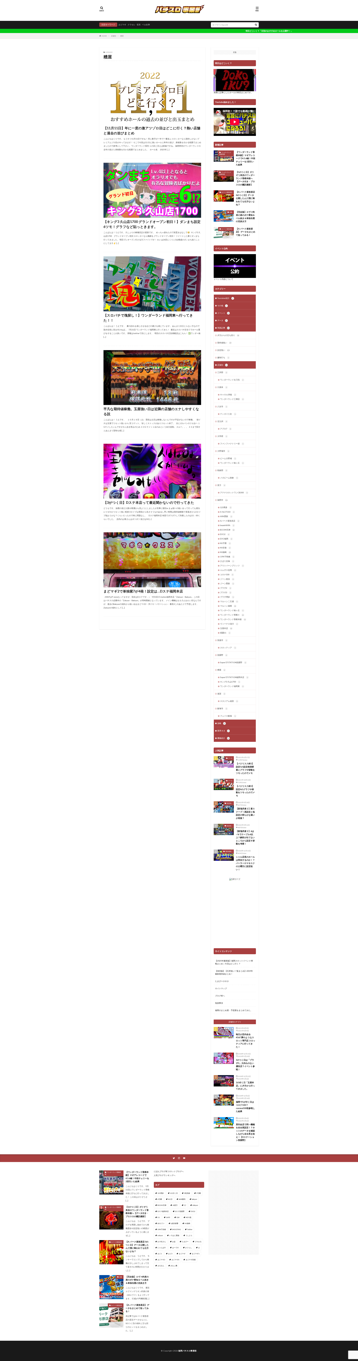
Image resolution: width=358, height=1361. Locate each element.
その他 (222, 305)
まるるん (160, 1266)
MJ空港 (225, 547)
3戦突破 (187, 1193)
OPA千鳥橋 (227, 556)
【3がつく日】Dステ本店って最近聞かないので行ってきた (148, 502)
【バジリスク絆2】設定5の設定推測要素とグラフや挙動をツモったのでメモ (245, 768)
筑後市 (222, 640)
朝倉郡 (222, 470)
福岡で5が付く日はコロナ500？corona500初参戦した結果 (245, 1107)
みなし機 (173, 1266)
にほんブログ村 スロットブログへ (169, 1171)
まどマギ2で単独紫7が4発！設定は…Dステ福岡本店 (143, 591)
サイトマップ (221, 988)
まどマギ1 (195, 1254)
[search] (256, 24)
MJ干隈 (225, 543)
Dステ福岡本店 (163, 1211)
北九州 (222, 421)
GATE (168, 1217)
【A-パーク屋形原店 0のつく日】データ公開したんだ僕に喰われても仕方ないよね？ (245, 198)
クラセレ (131, 24)
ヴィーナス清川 (228, 624)
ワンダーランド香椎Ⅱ (232, 615)
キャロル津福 (227, 394)
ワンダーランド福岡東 (231, 686)
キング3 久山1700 (230, 681)
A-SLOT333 (227, 512)
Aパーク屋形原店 (227, 192)
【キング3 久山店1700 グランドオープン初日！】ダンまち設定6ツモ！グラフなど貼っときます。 (152, 224)
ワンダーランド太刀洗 (231, 380)
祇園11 (225, 633)
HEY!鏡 (188, 1217)
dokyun (195, 1205)
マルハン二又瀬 (228, 601)
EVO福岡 (226, 538)
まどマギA (175, 1260)
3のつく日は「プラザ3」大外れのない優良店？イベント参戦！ (245, 1065)
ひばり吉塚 (227, 561)
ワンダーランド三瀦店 (231, 399)
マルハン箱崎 (228, 606)
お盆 (174, 1242)
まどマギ (122, 24)
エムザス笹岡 (227, 570)
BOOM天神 (227, 530)
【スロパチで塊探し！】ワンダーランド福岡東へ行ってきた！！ (148, 317)
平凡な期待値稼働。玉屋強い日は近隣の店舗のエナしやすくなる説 (151, 411)
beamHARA (227, 525)
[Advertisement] (234, 1212)
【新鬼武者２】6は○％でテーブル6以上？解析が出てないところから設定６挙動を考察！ (245, 837)
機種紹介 (223, 738)
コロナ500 (226, 574)
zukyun (160, 1235)
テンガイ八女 (227, 414)
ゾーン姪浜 (227, 579)
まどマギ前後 (191, 1260)
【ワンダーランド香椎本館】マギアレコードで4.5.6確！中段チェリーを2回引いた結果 (245, 158)
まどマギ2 (161, 1260)
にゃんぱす (161, 1248)
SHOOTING (176, 1229)
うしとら (189, 1235)
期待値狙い (224, 342)
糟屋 (122, 36)
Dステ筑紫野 (179, 1211)
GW (177, 1217)
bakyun (194, 1199)
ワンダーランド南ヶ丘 (231, 463)
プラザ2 (225, 588)
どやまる (198, 1242)
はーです (175, 1248)
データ (222, 320)
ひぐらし (188, 1248)
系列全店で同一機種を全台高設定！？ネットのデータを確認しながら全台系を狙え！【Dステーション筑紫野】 (245, 1132)
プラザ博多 (227, 597)
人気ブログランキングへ (164, 1175)
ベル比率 (146, 24)
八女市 (222, 406)
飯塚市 (222, 708)
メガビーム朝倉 (228, 477)
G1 (158, 1217)
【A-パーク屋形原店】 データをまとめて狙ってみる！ (245, 231)
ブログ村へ (220, 996)
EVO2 (224, 534)
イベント (223, 313)
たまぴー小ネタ (222, 981)
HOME (104, 36)
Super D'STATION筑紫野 (233, 662)
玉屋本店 (226, 628)
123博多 (225, 507)
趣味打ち (223, 357)
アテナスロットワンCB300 (233, 492)
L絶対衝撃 (174, 1223)
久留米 (222, 387)
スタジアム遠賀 (228, 701)
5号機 (198, 1193)
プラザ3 (225, 592)
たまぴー (185, 1242)
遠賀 (221, 693)
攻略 (231, 212)
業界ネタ (223, 730)
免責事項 (219, 1003)
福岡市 (222, 500)
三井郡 (222, 372)
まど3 (170, 1254)
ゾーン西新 (227, 583)
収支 (139, 24)
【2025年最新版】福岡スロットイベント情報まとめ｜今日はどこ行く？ (234, 962)
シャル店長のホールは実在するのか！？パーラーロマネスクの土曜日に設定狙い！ (245, 863)
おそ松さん (161, 1242)
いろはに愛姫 (174, 1235)
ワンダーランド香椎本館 (225, 153)
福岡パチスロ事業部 (187, 1351)
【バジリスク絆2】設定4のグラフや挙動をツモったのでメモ (245, 791)
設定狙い (223, 350)
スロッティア (227, 647)
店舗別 (113, 36)
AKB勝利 (182, 1199)
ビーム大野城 (227, 458)
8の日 (170, 1199)
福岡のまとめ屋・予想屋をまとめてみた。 (233, 1010)
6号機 (159, 1199)
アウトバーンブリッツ (231, 565)
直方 (221, 485)
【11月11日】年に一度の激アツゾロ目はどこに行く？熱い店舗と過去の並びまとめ (151, 130)
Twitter (189, 1229)
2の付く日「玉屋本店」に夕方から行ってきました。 (245, 1085)
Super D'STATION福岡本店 (234, 677)
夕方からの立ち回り (228, 335)
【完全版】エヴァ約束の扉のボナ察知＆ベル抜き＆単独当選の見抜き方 (245, 217)
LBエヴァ (160, 1223)
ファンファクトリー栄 (231, 443)
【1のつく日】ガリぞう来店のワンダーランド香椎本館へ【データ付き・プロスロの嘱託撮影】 (245, 178)
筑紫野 (222, 655)
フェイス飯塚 (227, 716)
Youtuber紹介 (225, 298)
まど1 (159, 1254)
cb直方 (175, 1205)
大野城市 (223, 451)
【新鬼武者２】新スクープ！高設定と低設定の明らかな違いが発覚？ (245, 813)
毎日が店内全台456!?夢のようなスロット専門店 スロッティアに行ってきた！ (245, 1040)
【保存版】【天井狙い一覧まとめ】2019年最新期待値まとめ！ (234, 972)
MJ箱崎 (225, 552)
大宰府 (222, 436)
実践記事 (223, 328)
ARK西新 (226, 516)
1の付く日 (174, 1193)
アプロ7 (225, 428)
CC (185, 1205)
